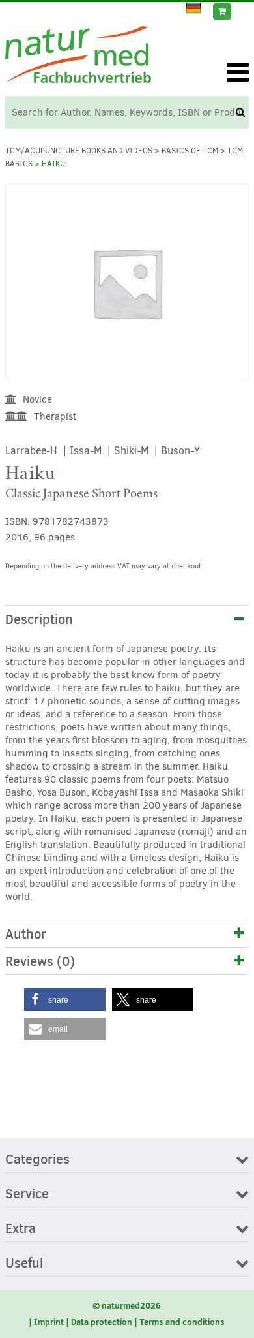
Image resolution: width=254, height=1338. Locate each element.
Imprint (49, 1322)
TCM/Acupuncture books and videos (78, 151)
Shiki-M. (132, 451)
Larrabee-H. (32, 451)
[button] (65, 999)
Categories (37, 1159)
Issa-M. (87, 451)
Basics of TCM (190, 151)
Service (27, 1194)
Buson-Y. (181, 451)
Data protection (101, 1322)
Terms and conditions (182, 1322)
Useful (24, 1263)
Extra (20, 1229)
